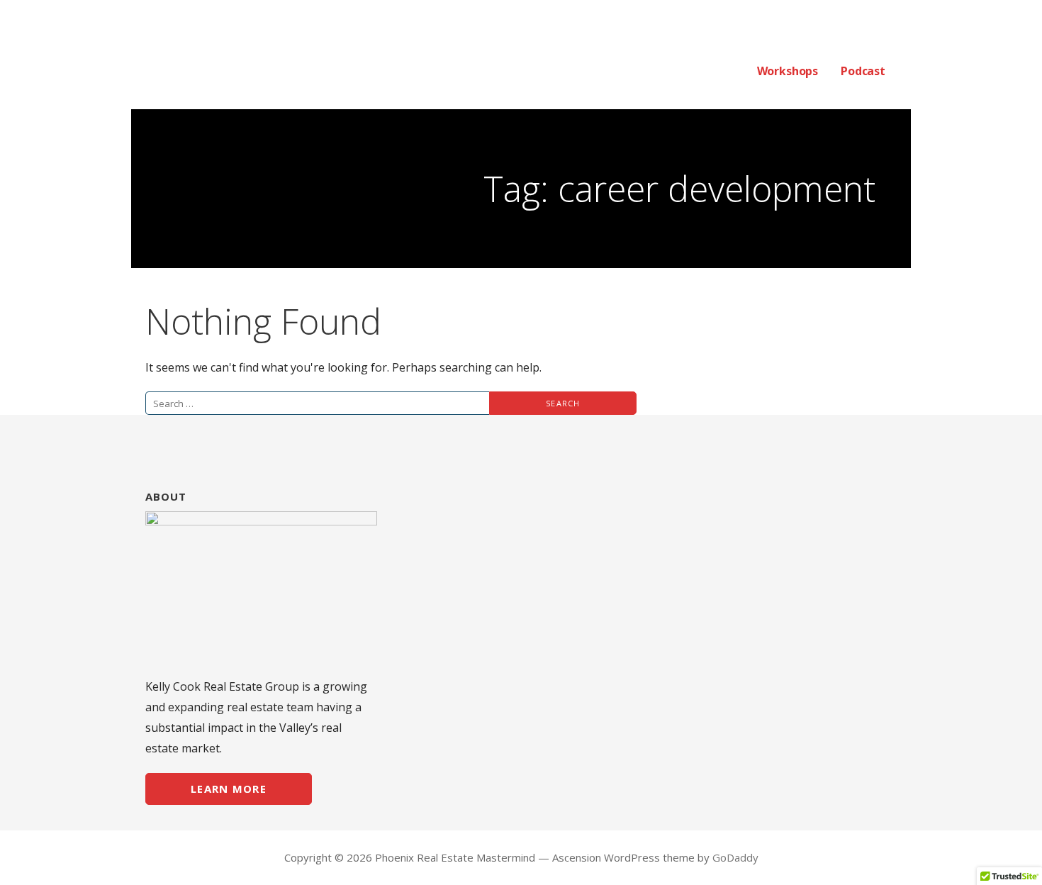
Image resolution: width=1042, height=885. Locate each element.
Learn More (229, 788)
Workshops (788, 71)
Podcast (863, 71)
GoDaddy (735, 857)
